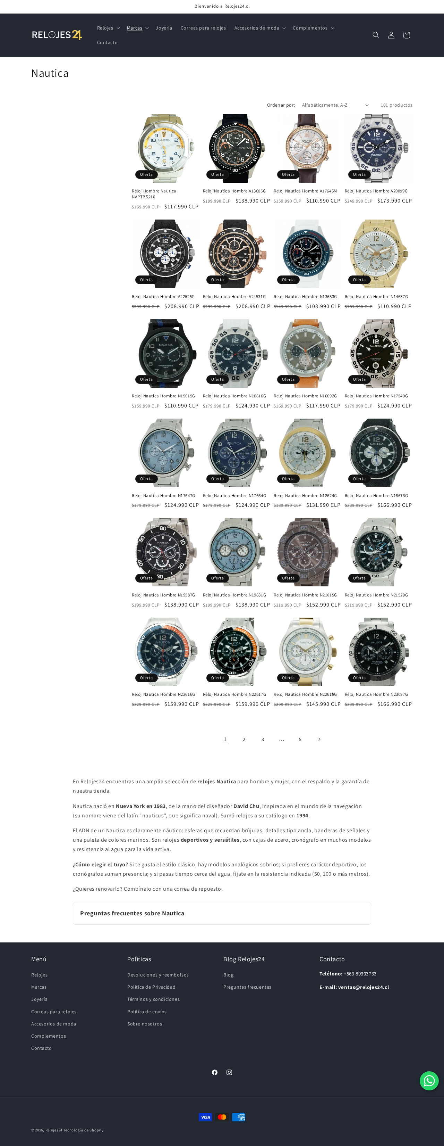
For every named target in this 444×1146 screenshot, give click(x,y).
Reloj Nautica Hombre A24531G (234, 296)
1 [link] (225, 739)
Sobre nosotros (144, 1024)
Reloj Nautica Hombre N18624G (305, 495)
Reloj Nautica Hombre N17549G (376, 396)
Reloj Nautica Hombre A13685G (234, 191)
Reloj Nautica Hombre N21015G (305, 595)
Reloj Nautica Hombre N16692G (305, 396)
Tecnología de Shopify (83, 1130)
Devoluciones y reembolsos (158, 975)
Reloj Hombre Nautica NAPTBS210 (154, 194)
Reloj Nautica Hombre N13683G (305, 296)
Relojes (39, 975)
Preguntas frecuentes (247, 987)
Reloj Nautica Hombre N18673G (376, 495)
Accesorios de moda (53, 1024)
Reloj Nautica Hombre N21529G (376, 595)
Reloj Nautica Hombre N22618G (305, 694)
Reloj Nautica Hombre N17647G (163, 495)
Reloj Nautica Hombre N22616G (163, 694)
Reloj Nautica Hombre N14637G (376, 296)
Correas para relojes (54, 1011)
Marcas (39, 987)
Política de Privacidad (151, 987)
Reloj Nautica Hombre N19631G (234, 595)
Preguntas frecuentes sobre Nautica (132, 913)
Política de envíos (147, 1011)
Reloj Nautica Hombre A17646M (305, 191)
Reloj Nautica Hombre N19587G (163, 595)
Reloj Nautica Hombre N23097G (376, 694)
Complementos (48, 1036)
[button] (108, 27)
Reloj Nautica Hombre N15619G (163, 396)
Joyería (39, 999)
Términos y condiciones (153, 999)
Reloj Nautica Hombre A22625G (163, 296)
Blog (228, 975)
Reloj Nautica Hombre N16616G (234, 396)
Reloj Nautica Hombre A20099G (376, 191)
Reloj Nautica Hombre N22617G (234, 694)
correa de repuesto (197, 888)
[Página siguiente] (319, 739)
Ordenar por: (281, 105)
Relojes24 (53, 1130)
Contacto (41, 1048)
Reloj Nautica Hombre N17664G (234, 495)
